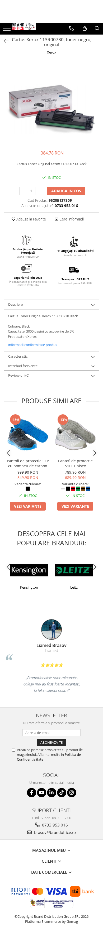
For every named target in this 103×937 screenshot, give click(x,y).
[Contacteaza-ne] (71, 28)
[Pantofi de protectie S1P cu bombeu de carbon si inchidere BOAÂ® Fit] (28, 435)
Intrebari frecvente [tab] (23, 365)
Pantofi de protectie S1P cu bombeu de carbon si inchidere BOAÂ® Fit (28, 463)
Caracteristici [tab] (18, 356)
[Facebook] (31, 792)
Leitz (74, 587)
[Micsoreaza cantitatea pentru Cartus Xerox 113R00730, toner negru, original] (23, 191)
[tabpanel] (51, 103)
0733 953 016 (54, 825)
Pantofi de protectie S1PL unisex (75, 463)
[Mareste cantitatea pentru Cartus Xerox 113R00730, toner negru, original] (39, 191)
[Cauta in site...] (97, 28)
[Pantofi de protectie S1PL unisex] (75, 435)
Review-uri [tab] (18, 375)
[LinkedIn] (51, 792)
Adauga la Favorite (30, 219)
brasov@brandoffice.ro (54, 832)
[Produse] (7, 30)
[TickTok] (61, 792)
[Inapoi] (4, 41)
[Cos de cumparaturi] (84, 28)
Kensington (29, 587)
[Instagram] (71, 792)
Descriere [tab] (15, 304)
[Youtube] (41, 792)
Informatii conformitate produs (32, 344)
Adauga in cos (66, 190)
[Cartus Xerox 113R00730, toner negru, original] (51, 103)
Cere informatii (71, 219)
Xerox (51, 52)
